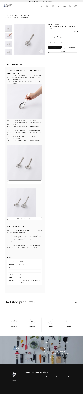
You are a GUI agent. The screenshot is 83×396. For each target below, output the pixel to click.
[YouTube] (36, 387)
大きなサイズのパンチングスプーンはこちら (24, 218)
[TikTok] (39, 387)
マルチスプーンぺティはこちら (25, 182)
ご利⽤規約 (55, 357)
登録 (67, 342)
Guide (57, 378)
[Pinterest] (74, 31)
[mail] (77, 31)
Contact (69, 378)
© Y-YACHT (14, 380)
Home (25, 376)
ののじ (11, 17)
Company (58, 376)
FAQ (68, 376)
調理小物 (11, 15)
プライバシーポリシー (48, 357)
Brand (36, 376)
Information (48, 376)
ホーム (6, 15)
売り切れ (54, 47)
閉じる (40, 289)
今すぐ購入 (63, 51)
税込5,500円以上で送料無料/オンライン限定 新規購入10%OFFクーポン (41, 1)
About (25, 378)
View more (74, 302)
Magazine (48, 378)
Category (37, 378)
